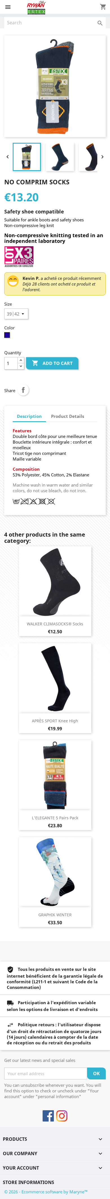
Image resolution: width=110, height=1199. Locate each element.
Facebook (48, 1116)
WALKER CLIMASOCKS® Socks (55, 623)
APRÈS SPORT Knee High (55, 720)
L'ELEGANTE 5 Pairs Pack (55, 817)
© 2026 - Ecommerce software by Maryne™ (46, 1191)
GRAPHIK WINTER (55, 914)
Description (29, 416)
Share (23, 390)
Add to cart (52, 363)
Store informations (28, 1182)
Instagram (61, 1116)
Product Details (67, 416)
